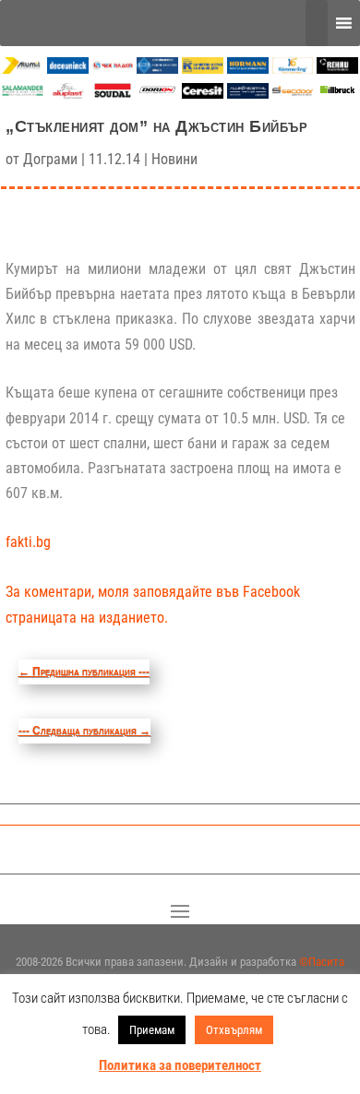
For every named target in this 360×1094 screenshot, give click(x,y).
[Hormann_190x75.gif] (248, 68)
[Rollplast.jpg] (202, 68)
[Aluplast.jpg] (68, 93)
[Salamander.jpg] (22, 93)
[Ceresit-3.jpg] (202, 93)
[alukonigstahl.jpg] (248, 93)
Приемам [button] (151, 1030)
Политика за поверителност (180, 1065)
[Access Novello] (337, 93)
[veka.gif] (157, 68)
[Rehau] (337, 68)
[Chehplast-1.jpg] (113, 68)
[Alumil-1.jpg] (22, 68)
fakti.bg (28, 542)
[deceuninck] (68, 68)
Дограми (50, 159)
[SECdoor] (293, 93)
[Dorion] (157, 93)
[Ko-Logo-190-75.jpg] (293, 68)
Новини (174, 159)
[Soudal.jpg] (113, 93)
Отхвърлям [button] (234, 1030)
